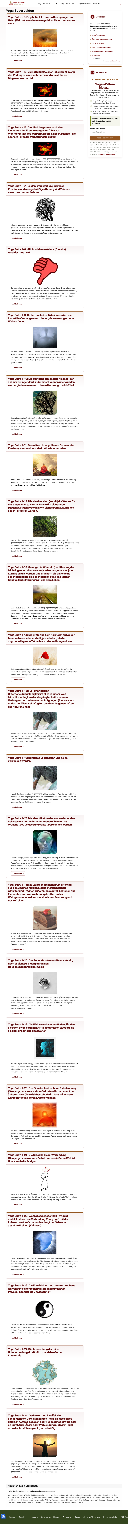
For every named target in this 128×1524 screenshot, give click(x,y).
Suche (77, 1517)
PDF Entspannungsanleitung (102, 51)
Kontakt (22, 1517)
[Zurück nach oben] (124, 1520)
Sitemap (11, 1517)
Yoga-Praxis (66, 3)
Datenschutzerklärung (50, 1517)
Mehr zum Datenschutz (106, 154)
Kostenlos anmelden (105, 138)
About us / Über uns (91, 1517)
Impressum (33, 1517)
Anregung (67, 1517)
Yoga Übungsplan (98, 35)
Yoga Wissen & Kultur (46, 3)
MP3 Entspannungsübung (101, 47)
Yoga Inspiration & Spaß (87, 3)
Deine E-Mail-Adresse (97, 128)
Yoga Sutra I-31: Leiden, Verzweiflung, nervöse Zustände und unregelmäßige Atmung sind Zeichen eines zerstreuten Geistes (39, 189)
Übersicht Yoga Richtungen (102, 39)
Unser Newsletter (110, 1517)
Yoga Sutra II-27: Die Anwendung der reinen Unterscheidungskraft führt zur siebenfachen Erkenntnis (35, 1352)
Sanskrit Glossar (98, 43)
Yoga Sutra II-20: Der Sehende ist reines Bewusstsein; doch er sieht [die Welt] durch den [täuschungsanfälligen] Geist (40, 963)
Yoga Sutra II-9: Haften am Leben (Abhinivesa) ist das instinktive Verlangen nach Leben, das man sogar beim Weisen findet (41, 318)
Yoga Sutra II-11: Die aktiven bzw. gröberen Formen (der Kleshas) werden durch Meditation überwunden (41, 447)
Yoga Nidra (96, 55)
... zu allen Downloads (112, 61)
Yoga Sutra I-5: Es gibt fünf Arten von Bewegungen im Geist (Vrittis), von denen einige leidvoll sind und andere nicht (41, 20)
